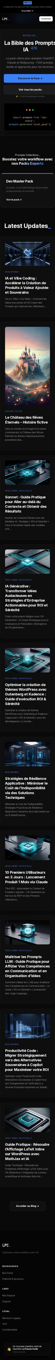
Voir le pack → (14, 199)
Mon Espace (8, 1295)
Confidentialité (9, 1329)
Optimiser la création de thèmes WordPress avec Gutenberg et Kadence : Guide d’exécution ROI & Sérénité (26, 694)
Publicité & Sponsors (13, 1279)
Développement (12, 272)
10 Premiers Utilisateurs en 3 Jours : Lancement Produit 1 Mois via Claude (26, 877)
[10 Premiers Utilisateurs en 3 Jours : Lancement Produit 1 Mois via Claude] (27, 862)
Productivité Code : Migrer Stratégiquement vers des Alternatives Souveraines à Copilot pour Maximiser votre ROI (27, 1060)
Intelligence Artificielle (18, 491)
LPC (6, 1245)
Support (6, 1301)
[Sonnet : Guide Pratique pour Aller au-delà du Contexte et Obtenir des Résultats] (27, 487)
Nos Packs (7, 1273)
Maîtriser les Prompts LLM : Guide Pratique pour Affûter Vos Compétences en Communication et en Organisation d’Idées (27, 966)
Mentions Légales (11, 1318)
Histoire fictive (13, 411)
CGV (4, 1324)
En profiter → (27, 11)
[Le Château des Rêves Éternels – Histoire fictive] (27, 407)
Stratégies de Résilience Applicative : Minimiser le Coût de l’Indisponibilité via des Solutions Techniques (26, 788)
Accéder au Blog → (27, 1205)
